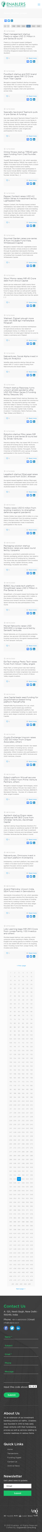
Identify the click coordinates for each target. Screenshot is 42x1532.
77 (27, 1019)
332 (14, 1186)
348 (31, 1194)
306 (31, 1167)
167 (27, 1077)
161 (27, 1074)
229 (10, 1120)
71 (27, 1015)
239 (27, 1124)
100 (23, 1035)
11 (27, 976)
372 (31, 1210)
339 (19, 1190)
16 (23, 980)
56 (15, 1007)
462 (31, 1268)
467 (27, 1272)
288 (31, 1155)
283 (10, 1155)
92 (15, 1031)
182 (15, 1089)
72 (31, 1015)
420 (31, 1241)
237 (19, 1124)
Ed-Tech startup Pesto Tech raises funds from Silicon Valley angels (20, 663)
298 (23, 1163)
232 (23, 1120)
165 (19, 1077)
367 (10, 1210)
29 (27, 988)
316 (23, 1175)
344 (14, 1194)
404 (14, 1233)
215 (27, 1109)
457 (10, 1268)
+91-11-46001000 (19, 1320)
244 (23, 1128)
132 (31, 1054)
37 (11, 996)
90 (31, 1027)
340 (23, 1190)
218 (15, 1113)
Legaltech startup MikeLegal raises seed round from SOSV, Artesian (21, 475)
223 (10, 1116)
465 (19, 1272)
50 (15, 1004)
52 (23, 1004)
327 (19, 1183)
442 (23, 1257)
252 (31, 1132)
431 (27, 1249)
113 (27, 1042)
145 (10, 1066)
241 (10, 1128)
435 (19, 1253)
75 (19, 1019)
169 (11, 1081)
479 (27, 1280)
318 (13, 26)
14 (15, 980)
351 (19, 1198)
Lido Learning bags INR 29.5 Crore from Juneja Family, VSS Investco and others (21, 931)
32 (15, 992)
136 (23, 1058)
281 (27, 1151)
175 (11, 1085)
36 (31, 992)
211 (11, 1109)
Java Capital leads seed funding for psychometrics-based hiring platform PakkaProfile (21, 699)
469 (10, 1276)
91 (10, 1031)
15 (19, 980)
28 (23, 988)
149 (27, 1066)
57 (19, 1007)
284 (14, 1155)
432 (31, 1249)
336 (31, 1186)
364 (23, 1206)
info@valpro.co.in (11, 1323)
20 (15, 984)
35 (27, 992)
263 (27, 1140)
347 (27, 1194)
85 (11, 1027)
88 (23, 1027)
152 (15, 1070)
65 (27, 1011)
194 (15, 1097)
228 (31, 1116)
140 (15, 1062)
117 (19, 1046)
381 (19, 1218)
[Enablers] (21, 4)
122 (15, 1050)
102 (31, 1035)
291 (19, 1159)
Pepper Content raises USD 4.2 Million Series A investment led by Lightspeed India (20, 198)
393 (19, 1225)
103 (10, 1039)
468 (31, 1272)
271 (11, 1148)
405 (18, 1233)
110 (15, 1042)
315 (19, 1175)
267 (19, 1144)
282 (31, 1151)
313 (11, 1175)
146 (15, 1066)
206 (14, 1105)
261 (19, 1140)
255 (19, 1136)
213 (19, 1109)
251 (27, 1132)
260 (14, 1140)
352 (23, 1198)
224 (14, 1116)
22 (23, 984)
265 (10, 1144)
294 (31, 1159)
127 (11, 1054)
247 (10, 1132)
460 (23, 1268)
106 (23, 1039)
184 (23, 1089)
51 (19, 1004)
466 (23, 1272)
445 (10, 1260)
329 (27, 1183)
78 (31, 1019)
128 (15, 1054)
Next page (20, 1289)
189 (19, 1093)
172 (23, 1081)
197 (27, 1097)
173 (27, 1081)
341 (27, 1190)
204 (31, 1101)
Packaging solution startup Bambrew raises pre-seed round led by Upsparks (20, 548)
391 (11, 1225)
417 (19, 1241)
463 (10, 1272)
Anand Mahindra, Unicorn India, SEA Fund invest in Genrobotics (19, 890)
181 (11, 1089)
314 (15, 1175)
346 (23, 1194)
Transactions (12, 1453)
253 (10, 1136)
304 (23, 1167)
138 (31, 1058)
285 (19, 1155)
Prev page (22, 965)
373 (10, 1214)
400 (23, 1229)
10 (23, 976)
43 (11, 1000)
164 (15, 1077)
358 (23, 1202)
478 (23, 1280)
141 (19, 1062)
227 (27, 1116)
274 (23, 1148)
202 (23, 1101)
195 (19, 1097)
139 (11, 1062)
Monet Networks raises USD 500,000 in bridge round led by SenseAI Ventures (19, 628)
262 (23, 1140)
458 (14, 1268)
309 (19, 1171)
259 (10, 1140)
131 (27, 1054)
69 (19, 1015)
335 (27, 1186)
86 (15, 1027)
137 (27, 1058)
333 (19, 1186)
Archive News (13, 1466)
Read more (33, 58)
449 (27, 1260)
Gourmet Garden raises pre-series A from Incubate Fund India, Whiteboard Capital (20, 240)
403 (10, 1233)
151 (11, 1070)
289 (10, 1159)
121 (11, 1050)
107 (27, 1039)
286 (23, 1155)
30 (31, 988)
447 (18, 1260)
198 (31, 1097)
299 (27, 1163)
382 (23, 1218)
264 (31, 1140)
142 (23, 1062)
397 (10, 1229)
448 (23, 1260)
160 (23, 1074)
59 (27, 1007)
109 (10, 1042)
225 (19, 1116)
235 (10, 1124)
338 (14, 1190)
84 (31, 1023)
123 (19, 1050)
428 (14, 1249)
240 (31, 1124)
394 (23, 1225)
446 (14, 1260)
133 (11, 1058)
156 (31, 1070)
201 (19, 1101)
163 (11, 1077)
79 (11, 1023)
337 (10, 1190)
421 (10, 1245)
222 (31, 1113)
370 (23, 1210)
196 (23, 1097)
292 (23, 1159)
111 (19, 1042)
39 (19, 996)
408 (31, 1233)
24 (31, 984)
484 (25, 1284)
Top (40, 1530)
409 (10, 1237)
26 (15, 988)
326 (14, 1183)
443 (27, 1257)
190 (23, 1093)
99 (19, 1035)
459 (19, 1268)
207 (19, 1105)
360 (31, 1202)
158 (15, 1074)
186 (31, 1089)
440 (14, 1257)
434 (14, 1253)
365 (27, 1206)
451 (10, 1264)
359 (27, 1202)
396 (31, 1225)
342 (31, 1190)
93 (19, 1031)
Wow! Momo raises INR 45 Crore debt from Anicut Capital (20, 279)
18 (31, 980)
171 (19, 1081)
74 (15, 1019)
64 (23, 1011)
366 (31, 1206)
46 (23, 1000)
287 (27, 1155)
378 (31, 1214)
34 (23, 992)
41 (27, 996)
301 (10, 1167)
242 (14, 1128)
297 (19, 1163)
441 (19, 1257)
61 (10, 1011)
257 (27, 1136)
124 (23, 1050)
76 (23, 1019)
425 (27, 1245)
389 (27, 1222)
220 (23, 1113)
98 (15, 1035)
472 (23, 1276)
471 (19, 1276)
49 (11, 1004)
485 (29, 1284)
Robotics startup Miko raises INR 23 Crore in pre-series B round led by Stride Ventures (20, 436)
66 (31, 1011)
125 (27, 1050)
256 (23, 1136)
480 (31, 1280)
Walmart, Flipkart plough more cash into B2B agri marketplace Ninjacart (19, 320)
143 (27, 1062)
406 (23, 1233)
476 (14, 1280)
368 (14, 1210)
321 (19, 1179)
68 (15, 1015)
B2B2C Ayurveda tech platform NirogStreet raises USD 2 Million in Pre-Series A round (20, 588)
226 (23, 1116)
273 (19, 1148)
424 (23, 1245)
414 (31, 1237)
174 (31, 1081)
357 (19, 1202)
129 (19, 1054)
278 (14, 1151)
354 (31, 1198)
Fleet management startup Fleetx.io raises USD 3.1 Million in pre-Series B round (19, 36)
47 (27, 1000)
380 (14, 1218)
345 (19, 1194)
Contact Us (12, 1462)
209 (27, 1105)
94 (23, 1031)
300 (31, 1163)
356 (14, 1202)
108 (31, 1039)
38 (15, 996)
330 (31, 1183)
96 (31, 1031)
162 (31, 1074)
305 (27, 1167)
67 (11, 1015)
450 (31, 1260)
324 (31, 1179)
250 (23, 1132)
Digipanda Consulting (26, 1527)
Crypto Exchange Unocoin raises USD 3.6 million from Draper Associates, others (20, 739)
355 (10, 1202)
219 (19, 1113)
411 (19, 1237)
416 (15, 1241)
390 (31, 1222)
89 (27, 1027)
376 (23, 1214)
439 (10, 1257)
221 (27, 1113)
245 (27, 1128)
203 (27, 1101)
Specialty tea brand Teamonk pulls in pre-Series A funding (21, 113)
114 (31, 1042)
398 (14, 1229)
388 (23, 1222)
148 (23, 1066)
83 (27, 1023)
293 (27, 1159)
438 (31, 1253)
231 (19, 1120)
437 (27, 1253)
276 (31, 1148)
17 (27, 980)
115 (11, 1046)
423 (19, 1245)
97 (11, 1035)
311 (27, 1171)
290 (14, 1159)
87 (19, 1027)
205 (10, 1105)
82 (23, 1023)
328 (23, 1183)
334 (23, 1186)
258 (31, 1136)
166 (23, 1077)
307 (10, 1171)
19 (10, 984)
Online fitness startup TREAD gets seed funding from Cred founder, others (20, 154)
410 (15, 1237)
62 (15, 1011)
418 (23, 1241)
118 (23, 1046)
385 (10, 1222)
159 (19, 1074)
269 (27, 1144)
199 (11, 1101)
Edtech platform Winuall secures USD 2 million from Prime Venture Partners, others (20, 779)
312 (31, 1171)
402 (31, 1229)
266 (14, 1144)
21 (19, 984)
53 (27, 1004)
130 (23, 1054)
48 (31, 1000)
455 (27, 1264)
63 (19, 1011)
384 (31, 1218)
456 (31, 1264)
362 (14, 1206)
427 (10, 1249)
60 (31, 1007)
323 (38, 26)
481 (13, 1284)
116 (15, 1046)
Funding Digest (14, 1457)
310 (23, 1171)
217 (11, 1113)
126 (31, 1050)
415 (10, 1241)
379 (10, 1218)
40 (23, 996)
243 (19, 1128)
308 (14, 1171)
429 (19, 1249)
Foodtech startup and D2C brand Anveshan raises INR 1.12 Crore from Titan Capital (20, 76)
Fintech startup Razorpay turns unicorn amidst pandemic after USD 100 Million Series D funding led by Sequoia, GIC (20, 391)
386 (14, 1222)
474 (31, 1276)
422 (14, 1245)
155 (27, 1070)
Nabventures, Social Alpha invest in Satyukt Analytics (21, 357)
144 (31, 1062)
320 (23, 26)
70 (23, 1015)
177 (19, 1085)
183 (19, 1089)
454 (23, 1264)
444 (31, 1257)
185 (27, 1089)
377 (27, 1214)
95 (27, 1031)
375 (19, 1214)
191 (27, 1093)
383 (27, 1218)
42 (31, 996)
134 (15, 1058)
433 (10, 1253)
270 (31, 1144)
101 (27, 1035)
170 (15, 1081)
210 (31, 1105)
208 (23, 1105)
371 (27, 1210)
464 (14, 1272)
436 (23, 1253)
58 (23, 1007)
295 (10, 1163)
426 (31, 1245)
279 (19, 1151)
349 (10, 1198)
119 (27, 1046)
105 (19, 1039)
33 (19, 992)
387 (19, 1222)
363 (19, 1206)
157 (11, 1074)
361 (11, 1206)
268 (23, 1144)
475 (10, 1280)
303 (19, 1167)
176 (15, 1085)
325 (10, 1183)
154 (23, 1070)
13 (10, 980)
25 (11, 988)
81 (19, 1023)
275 (27, 1148)
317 (27, 1175)
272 (14, 1148)
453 (19, 1264)
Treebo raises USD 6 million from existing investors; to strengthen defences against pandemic (20, 510)
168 (31, 1077)
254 (14, 1136)
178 (23, 1085)
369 (19, 1210)
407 (27, 1233)
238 (23, 1124)
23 (27, 984)
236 (14, 1124)
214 (23, 1109)
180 (31, 1085)
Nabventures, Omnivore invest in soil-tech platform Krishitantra (19, 856)
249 (19, 1132)
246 (31, 1128)
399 (19, 1229)
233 (27, 1120)
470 (14, 1276)
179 (27, 1085)
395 (27, 1225)
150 (31, 1066)
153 (19, 1070)
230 (14, 1120)
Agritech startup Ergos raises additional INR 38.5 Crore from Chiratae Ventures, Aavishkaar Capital (19, 818)
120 (31, 1046)
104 (15, 1039)
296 (14, 1163)
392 (14, 1225)
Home (10, 1449)
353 (27, 1198)
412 (23, 1237)
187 (11, 1093)
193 (11, 1097)
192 (31, 1093)
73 (11, 1019)
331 (11, 1186)
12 (31, 976)
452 (14, 1264)
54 (31, 1004)
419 (27, 1241)
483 (21, 1284)
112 (23, 1042)
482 (16, 1284)
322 (33, 26)
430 (23, 1249)
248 (14, 1132)
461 (27, 1268)
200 (14, 1101)
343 (10, 1194)
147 (19, 1066)
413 (27, 1237)
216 (31, 1109)
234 (31, 1120)
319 (18, 26)
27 (19, 988)
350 (14, 1198)
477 (19, 1280)
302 (14, 1167)
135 (19, 1058)
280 (23, 1151)
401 (27, 1229)
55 (11, 1007)
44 (15, 1000)
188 (15, 1093)
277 (10, 1151)
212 (15, 1109)
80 (15, 1023)
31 (10, 992)
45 (19, 1000)
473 (27, 1276)
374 (14, 1214)
